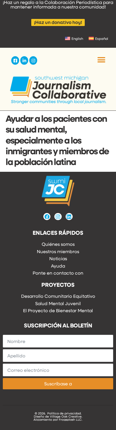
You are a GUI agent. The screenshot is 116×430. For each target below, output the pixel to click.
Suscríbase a (58, 383)
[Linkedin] (69, 216)
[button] (101, 59)
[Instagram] (57, 216)
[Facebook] (46, 216)
